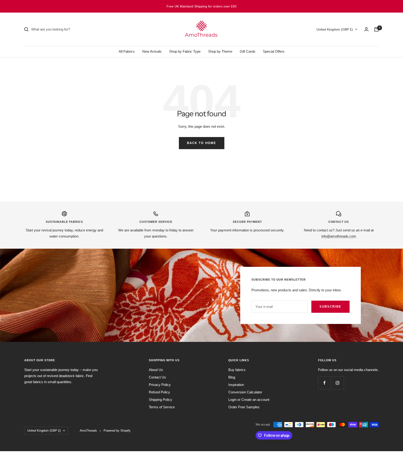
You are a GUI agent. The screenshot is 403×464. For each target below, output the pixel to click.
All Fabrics (127, 51)
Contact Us (157, 377)
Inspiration (236, 385)
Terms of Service (162, 407)
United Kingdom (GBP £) (334, 29)
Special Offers (274, 51)
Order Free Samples (244, 407)
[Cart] (376, 29)
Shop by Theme (220, 51)
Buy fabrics (237, 370)
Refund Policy (159, 392)
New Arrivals (152, 51)
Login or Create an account (248, 400)
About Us (156, 370)
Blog (231, 377)
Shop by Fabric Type (185, 51)
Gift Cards (247, 51)
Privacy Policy (160, 385)
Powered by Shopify (117, 430)
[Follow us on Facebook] (324, 382)
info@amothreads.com (338, 236)
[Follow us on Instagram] (337, 382)
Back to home (201, 143)
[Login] (366, 29)
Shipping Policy (160, 400)
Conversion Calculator (245, 392)
